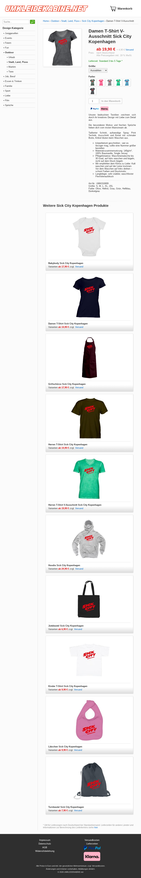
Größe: (92, 66)
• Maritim (11, 67)
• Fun (6, 47)
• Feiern (7, 43)
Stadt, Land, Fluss (70, 21)
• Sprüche (8, 105)
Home (46, 21)
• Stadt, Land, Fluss (17, 62)
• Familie (7, 86)
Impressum (44, 840)
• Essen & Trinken (12, 81)
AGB (44, 847)
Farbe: (92, 76)
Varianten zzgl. (61, 266)
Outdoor (55, 21)
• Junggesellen (10, 33)
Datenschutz (45, 843)
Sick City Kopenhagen (93, 21)
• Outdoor (8, 52)
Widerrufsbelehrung (44, 851)
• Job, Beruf (9, 76)
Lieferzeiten (92, 843)
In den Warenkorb (110, 101)
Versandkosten (92, 840)
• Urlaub (11, 57)
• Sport (6, 91)
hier (96, 827)
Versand (130, 49)
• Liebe (6, 95)
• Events (7, 38)
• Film (6, 100)
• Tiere (10, 71)
